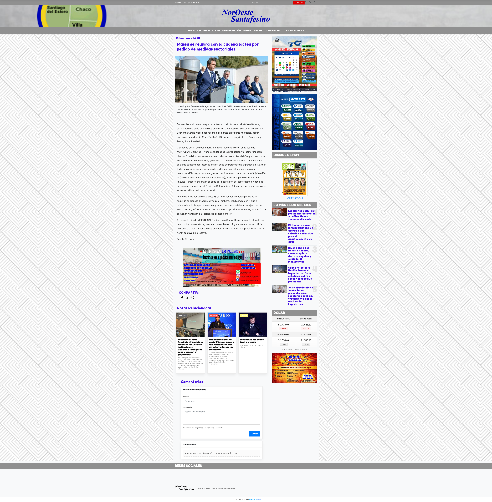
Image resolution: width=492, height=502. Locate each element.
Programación (231, 30)
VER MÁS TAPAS (295, 198)
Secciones (204, 30)
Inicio (191, 30)
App (217, 30)
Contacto (273, 30)
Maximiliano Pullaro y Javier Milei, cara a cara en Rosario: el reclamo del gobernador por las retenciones (221, 344)
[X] (316, 2)
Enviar (255, 433)
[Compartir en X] (187, 298)
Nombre (186, 397)
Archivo (259, 30)
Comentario (187, 407)
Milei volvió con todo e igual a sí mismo (252, 340)
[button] (291, 2)
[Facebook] (307, 2)
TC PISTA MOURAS (293, 30)
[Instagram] (311, 2)
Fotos (247, 30)
